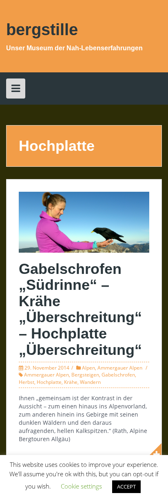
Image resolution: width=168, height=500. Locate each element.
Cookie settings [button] (81, 486)
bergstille (42, 29)
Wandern (90, 382)
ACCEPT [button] (126, 486)
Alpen (88, 367)
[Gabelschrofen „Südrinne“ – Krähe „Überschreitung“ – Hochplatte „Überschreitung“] (84, 221)
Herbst (26, 382)
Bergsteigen (85, 374)
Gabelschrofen (118, 374)
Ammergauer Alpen (119, 367)
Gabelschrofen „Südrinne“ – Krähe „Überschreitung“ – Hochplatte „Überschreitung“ (80, 309)
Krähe (70, 382)
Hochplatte (49, 382)
